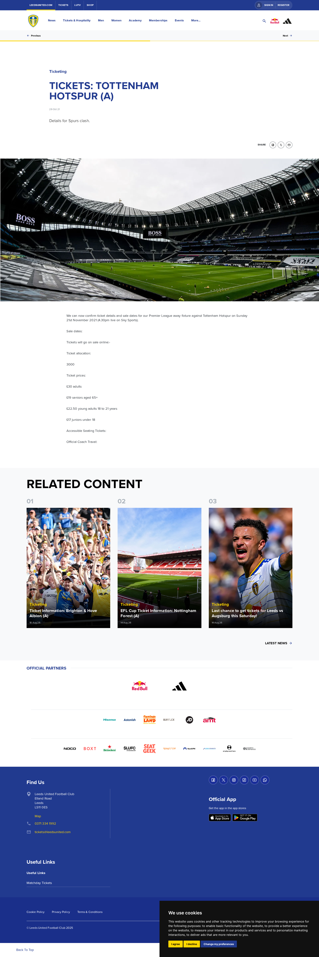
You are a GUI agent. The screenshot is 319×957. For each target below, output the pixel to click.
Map (38, 816)
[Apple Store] (220, 818)
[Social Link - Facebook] (213, 780)
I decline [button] (191, 944)
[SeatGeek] (150, 749)
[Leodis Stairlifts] (209, 749)
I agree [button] (175, 944)
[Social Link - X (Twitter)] (223, 780)
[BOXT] (90, 749)
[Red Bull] (140, 686)
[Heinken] (110, 749)
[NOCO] (70, 749)
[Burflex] (169, 720)
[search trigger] (264, 21)
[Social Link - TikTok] (244, 780)
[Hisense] (110, 720)
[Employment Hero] (229, 749)
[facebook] (273, 145)
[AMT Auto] (209, 720)
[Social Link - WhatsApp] (264, 780)
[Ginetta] (169, 749)
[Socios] (130, 749)
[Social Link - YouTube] (254, 780)
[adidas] (179, 686)
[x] (281, 145)
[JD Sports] (189, 720)
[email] (289, 145)
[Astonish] (130, 720)
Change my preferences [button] (219, 944)
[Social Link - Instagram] (233, 780)
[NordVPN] (189, 749)
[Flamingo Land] (150, 720)
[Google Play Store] (244, 818)
